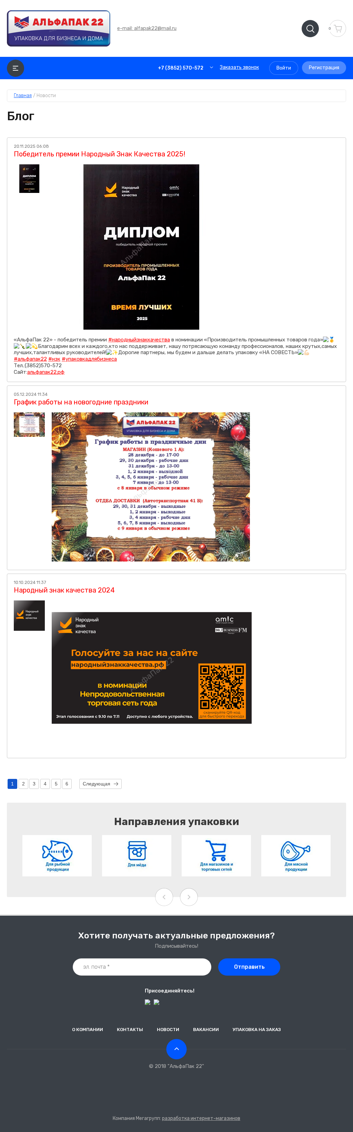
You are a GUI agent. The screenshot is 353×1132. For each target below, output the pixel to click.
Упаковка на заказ (257, 1029)
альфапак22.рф (45, 372)
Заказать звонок (239, 67)
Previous (164, 897)
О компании (87, 1029)
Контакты (130, 1029)
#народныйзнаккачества (139, 340)
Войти (283, 68)
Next (189, 897)
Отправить (249, 967)
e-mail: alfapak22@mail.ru (146, 28)
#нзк (54, 359)
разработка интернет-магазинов (201, 1118)
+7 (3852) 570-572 (180, 68)
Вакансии (206, 1029)
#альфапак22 (30, 359)
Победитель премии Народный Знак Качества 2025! (99, 154)
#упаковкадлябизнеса (89, 359)
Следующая (96, 783)
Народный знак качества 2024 (64, 590)
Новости (168, 1029)
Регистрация (324, 68)
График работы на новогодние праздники (81, 402)
